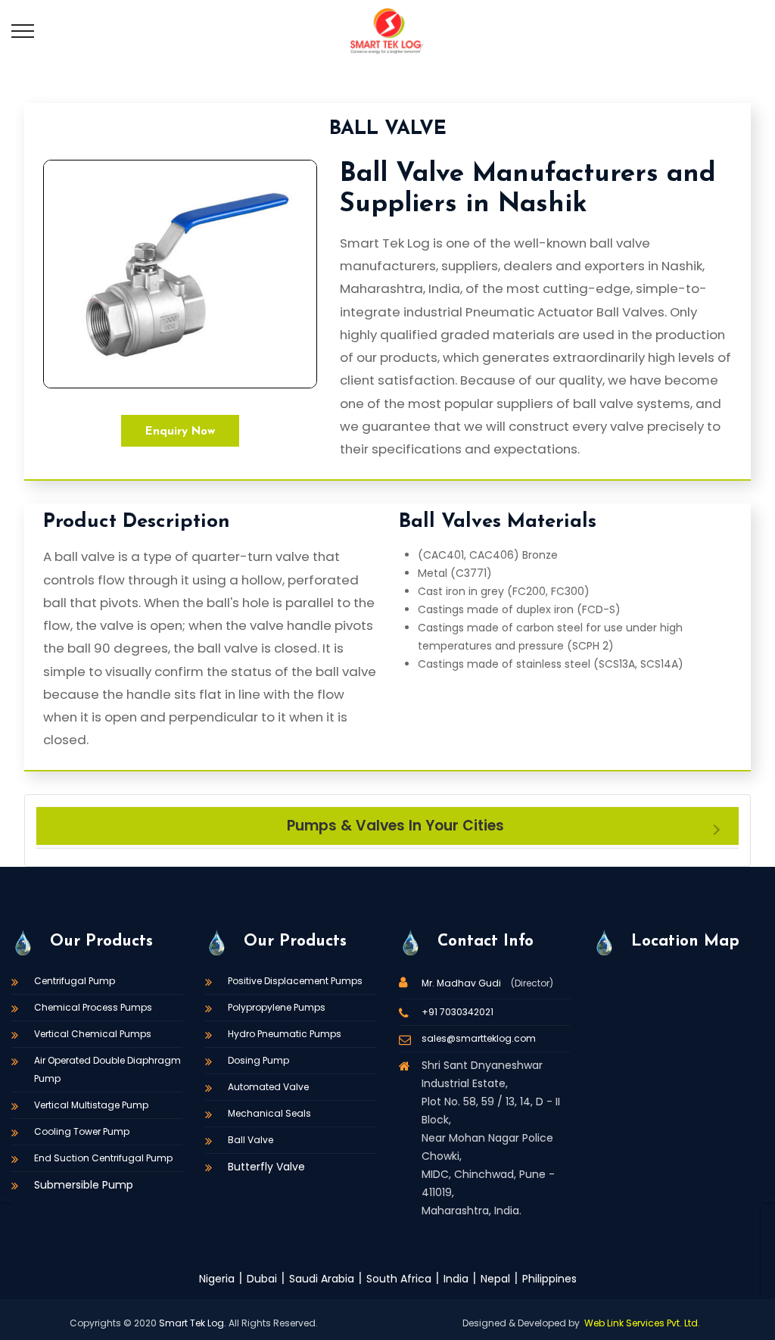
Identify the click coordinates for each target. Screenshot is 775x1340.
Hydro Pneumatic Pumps (284, 1033)
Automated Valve (268, 1086)
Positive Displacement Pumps (295, 980)
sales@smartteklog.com (479, 1038)
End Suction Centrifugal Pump (103, 1157)
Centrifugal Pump (74, 980)
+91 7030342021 (457, 1011)
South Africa (398, 1278)
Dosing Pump (258, 1060)
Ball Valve (250, 1139)
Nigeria (217, 1278)
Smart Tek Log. (192, 1323)
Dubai (262, 1278)
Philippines (549, 1278)
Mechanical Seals (269, 1113)
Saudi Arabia (321, 1278)
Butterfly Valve (266, 1166)
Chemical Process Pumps (93, 1007)
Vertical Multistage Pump (91, 1104)
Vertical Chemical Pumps (92, 1033)
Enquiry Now (180, 432)
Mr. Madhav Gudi (462, 983)
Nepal (495, 1278)
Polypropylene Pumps (276, 1007)
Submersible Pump (83, 1184)
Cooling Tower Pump (81, 1131)
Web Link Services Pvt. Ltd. (642, 1323)
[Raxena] (387, 30)
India (456, 1278)
